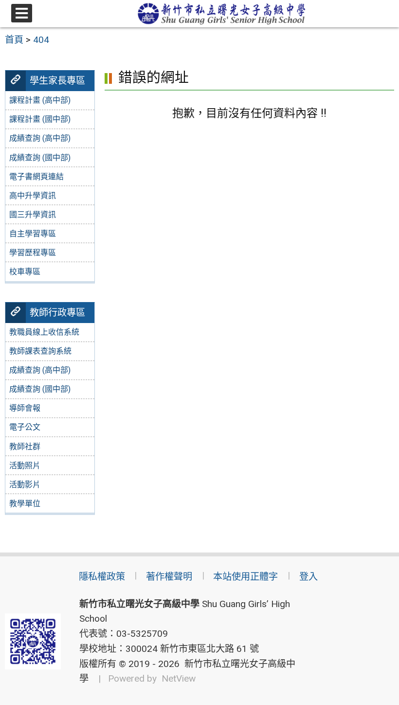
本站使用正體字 (245, 576)
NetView (179, 678)
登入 (308, 576)
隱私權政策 (102, 576)
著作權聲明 (169, 576)
